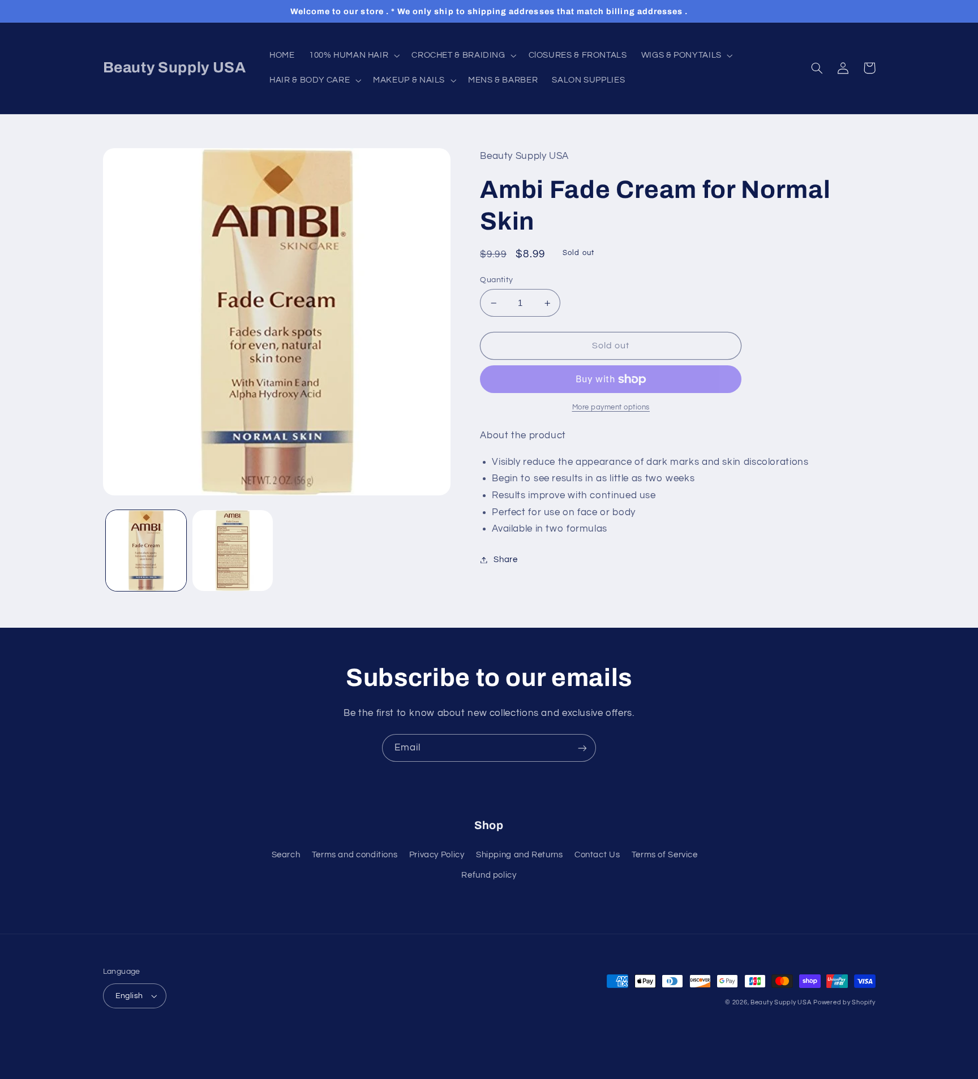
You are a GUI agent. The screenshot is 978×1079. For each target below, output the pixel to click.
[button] (353, 55)
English (129, 996)
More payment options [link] (611, 407)
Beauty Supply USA (781, 1002)
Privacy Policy (437, 855)
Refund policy (488, 875)
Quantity (496, 280)
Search (286, 855)
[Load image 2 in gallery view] (232, 550)
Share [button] (505, 559)
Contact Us (597, 855)
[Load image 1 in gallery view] (146, 550)
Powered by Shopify (844, 1002)
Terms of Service (665, 855)
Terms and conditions (355, 855)
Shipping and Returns (519, 855)
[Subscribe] (582, 748)
